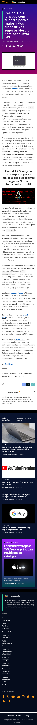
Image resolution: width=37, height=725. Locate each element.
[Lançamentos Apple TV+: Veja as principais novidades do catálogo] (18, 567)
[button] (4, 2)
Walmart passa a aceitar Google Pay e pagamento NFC (17, 528)
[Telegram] (33, 696)
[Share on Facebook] (6, 45)
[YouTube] (13, 696)
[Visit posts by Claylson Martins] (4, 392)
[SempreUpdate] (18, 2)
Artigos (6, 479)
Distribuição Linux (15, 374)
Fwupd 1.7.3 (19, 376)
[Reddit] (28, 696)
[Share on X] (10, 45)
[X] (8, 696)
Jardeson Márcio (11, 583)
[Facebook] (34, 392)
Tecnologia (8, 9)
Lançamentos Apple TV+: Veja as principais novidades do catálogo (18, 551)
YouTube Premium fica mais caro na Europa (17, 483)
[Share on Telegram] (18, 45)
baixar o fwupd (17, 293)
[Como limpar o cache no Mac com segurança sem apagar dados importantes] (18, 433)
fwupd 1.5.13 (20, 339)
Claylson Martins (13, 41)
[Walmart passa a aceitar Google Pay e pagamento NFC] (18, 513)
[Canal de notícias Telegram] (9, 701)
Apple (8, 542)
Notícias (15, 542)
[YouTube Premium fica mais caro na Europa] (18, 468)
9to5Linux (9, 364)
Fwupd (4, 376)
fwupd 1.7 (16, 89)
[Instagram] (23, 696)
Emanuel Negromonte (10, 454)
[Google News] (18, 696)
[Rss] (4, 701)
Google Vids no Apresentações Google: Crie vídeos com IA (16, 495)
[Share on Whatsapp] (14, 45)
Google (6, 492)
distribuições (27, 374)
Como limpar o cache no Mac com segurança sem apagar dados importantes (17, 449)
